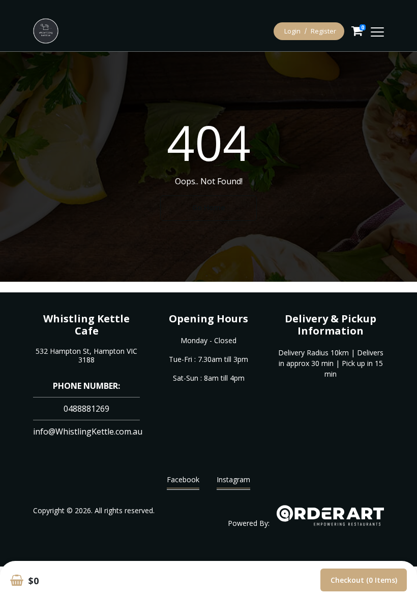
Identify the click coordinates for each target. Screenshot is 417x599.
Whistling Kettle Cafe (86, 325)
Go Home (208, 207)
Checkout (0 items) (364, 580)
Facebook (183, 479)
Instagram (233, 479)
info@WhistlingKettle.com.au (87, 431)
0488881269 (86, 408)
